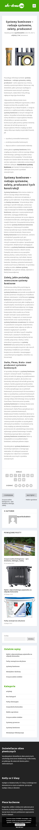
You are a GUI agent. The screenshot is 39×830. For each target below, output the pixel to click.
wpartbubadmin (19, 33)
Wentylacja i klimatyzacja (15, 733)
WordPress (19, 827)
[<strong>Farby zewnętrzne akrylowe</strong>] (19, 607)
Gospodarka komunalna (14, 707)
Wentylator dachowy (13, 672)
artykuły (14, 35)
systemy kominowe (13, 666)
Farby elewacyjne (12, 702)
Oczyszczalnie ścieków (14, 677)
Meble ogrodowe (12, 712)
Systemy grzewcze (13, 722)
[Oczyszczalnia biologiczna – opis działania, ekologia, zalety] (19, 546)
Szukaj (6, 636)
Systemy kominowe (13, 727)
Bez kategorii (11, 696)
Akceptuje (20, 825)
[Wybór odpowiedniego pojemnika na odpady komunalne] (19, 576)
